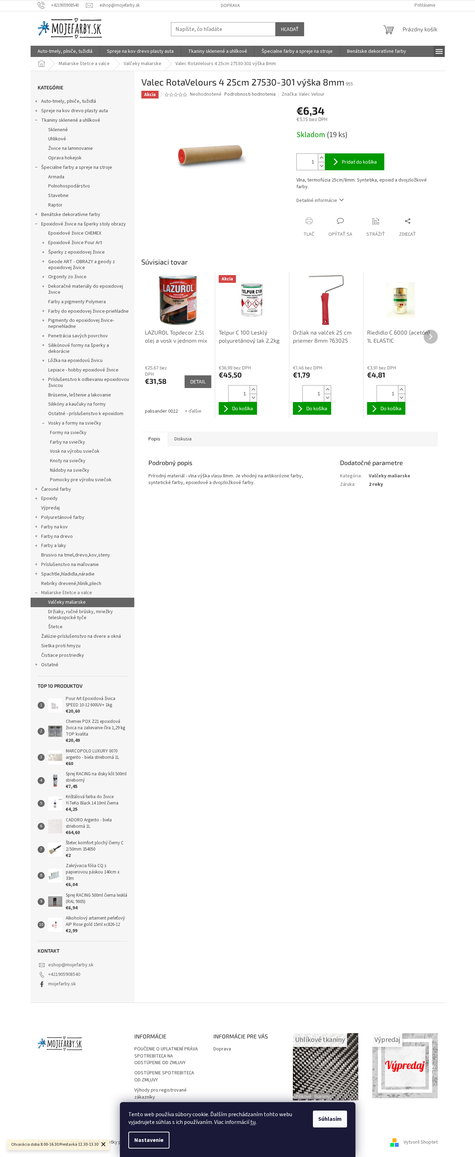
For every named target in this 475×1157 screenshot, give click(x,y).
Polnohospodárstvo (69, 186)
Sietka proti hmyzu (61, 645)
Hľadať (290, 29)
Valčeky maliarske (67, 602)
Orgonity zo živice (67, 276)
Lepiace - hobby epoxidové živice (83, 370)
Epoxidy (49, 498)
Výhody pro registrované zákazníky (160, 1093)
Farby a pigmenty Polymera (77, 301)
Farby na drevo (57, 536)
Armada (56, 176)
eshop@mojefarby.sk (71, 964)
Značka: (303, 94)
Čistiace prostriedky (62, 655)
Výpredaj (50, 507)
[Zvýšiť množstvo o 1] (321, 158)
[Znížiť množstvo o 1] (321, 166)
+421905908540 (64, 974)
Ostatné (49, 664)
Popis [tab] (154, 439)
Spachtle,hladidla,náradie (68, 574)
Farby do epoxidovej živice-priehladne (88, 311)
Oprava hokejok (65, 157)
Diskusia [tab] (183, 439)
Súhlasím (330, 1119)
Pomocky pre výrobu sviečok (80, 479)
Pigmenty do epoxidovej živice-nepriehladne (81, 323)
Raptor (55, 205)
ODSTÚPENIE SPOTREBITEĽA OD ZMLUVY (164, 1076)
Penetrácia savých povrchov (78, 335)
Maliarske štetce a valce (66, 592)
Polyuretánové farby (62, 517)
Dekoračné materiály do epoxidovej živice (85, 289)
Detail (198, 381)
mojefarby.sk (62, 983)
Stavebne (58, 195)
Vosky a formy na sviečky (74, 423)
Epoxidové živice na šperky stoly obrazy (83, 224)
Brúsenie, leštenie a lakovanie (79, 395)
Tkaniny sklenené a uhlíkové (70, 120)
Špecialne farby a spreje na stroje (76, 167)
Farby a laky (53, 545)
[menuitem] (65, 51)
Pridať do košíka (359, 162)
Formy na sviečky (68, 432)
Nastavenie (148, 1140)
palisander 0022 (161, 411)
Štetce (55, 626)
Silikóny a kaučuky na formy (77, 404)
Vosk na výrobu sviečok (75, 451)
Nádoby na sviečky (69, 470)
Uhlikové (57, 138)
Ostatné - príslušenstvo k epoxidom (85, 413)
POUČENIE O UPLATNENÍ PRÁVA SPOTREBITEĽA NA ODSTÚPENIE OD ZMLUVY (166, 1056)
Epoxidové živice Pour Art (75, 242)
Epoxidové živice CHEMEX (74, 233)
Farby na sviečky (67, 442)
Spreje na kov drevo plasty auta (74, 110)
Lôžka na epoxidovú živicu (75, 360)
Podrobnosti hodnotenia (250, 94)
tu (253, 1122)
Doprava (230, 5)
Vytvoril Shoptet (421, 1142)
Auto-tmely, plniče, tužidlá (68, 101)
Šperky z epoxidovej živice (76, 252)
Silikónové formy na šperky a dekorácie (78, 348)
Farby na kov (54, 526)
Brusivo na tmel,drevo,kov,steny (75, 555)
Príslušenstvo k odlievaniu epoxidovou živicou (88, 382)
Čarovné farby (56, 489)
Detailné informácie (316, 200)
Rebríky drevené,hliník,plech (71, 583)
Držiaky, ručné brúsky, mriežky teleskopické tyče (80, 614)
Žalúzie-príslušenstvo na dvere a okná (81, 636)
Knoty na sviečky (67, 460)
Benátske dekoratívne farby (70, 214)
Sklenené (58, 129)
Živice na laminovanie (70, 148)
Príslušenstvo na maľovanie (70, 564)
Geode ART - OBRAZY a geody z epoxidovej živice (81, 264)
